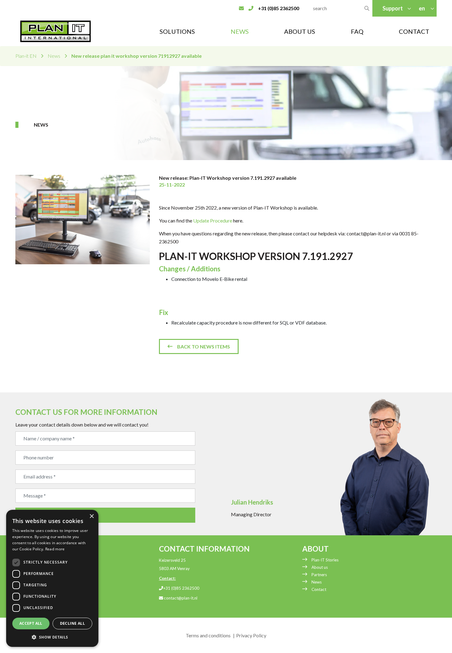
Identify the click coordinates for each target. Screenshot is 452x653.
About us (319, 567)
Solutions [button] (177, 31)
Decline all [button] (72, 623)
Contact (414, 31)
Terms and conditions (208, 635)
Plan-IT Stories (325, 559)
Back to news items (203, 346)
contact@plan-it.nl (180, 598)
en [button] (422, 8)
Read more (55, 549)
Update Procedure (212, 220)
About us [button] (299, 31)
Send (30, 515)
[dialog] (52, 578)
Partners (319, 574)
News (240, 31)
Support (393, 8)
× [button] (91, 516)
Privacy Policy (251, 635)
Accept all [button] (30, 623)
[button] (52, 637)
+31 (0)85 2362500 (181, 588)
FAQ (357, 31)
